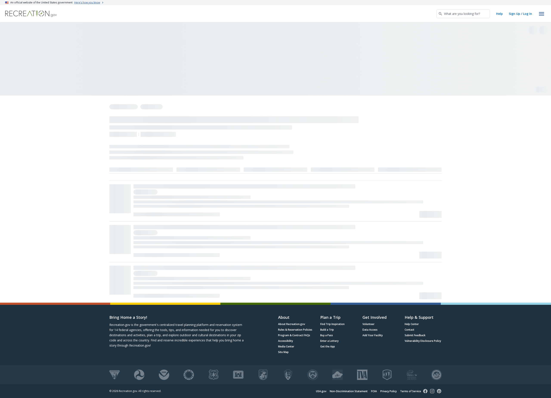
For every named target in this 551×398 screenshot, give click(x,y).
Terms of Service (410, 391)
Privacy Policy (388, 391)
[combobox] (463, 13)
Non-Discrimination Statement (349, 391)
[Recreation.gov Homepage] (31, 13)
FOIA (374, 391)
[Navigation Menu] (541, 13)
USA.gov (321, 391)
